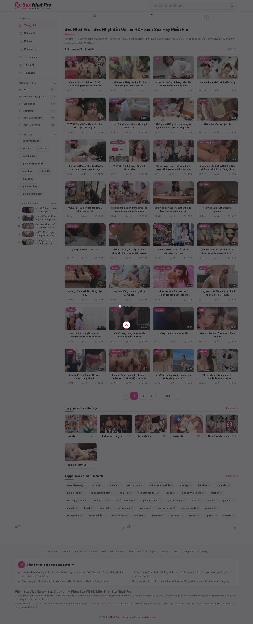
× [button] (126, 325)
